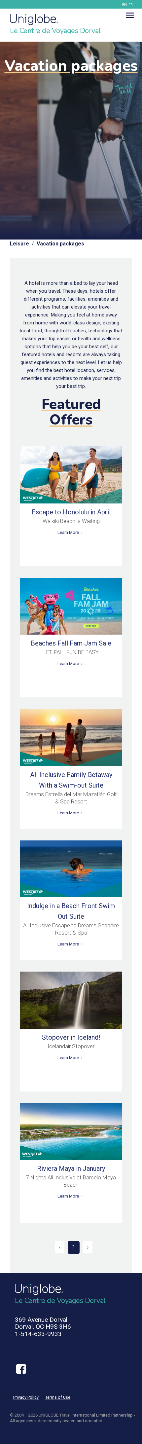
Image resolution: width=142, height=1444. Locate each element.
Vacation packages (60, 244)
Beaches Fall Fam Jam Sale (71, 643)
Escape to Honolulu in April (71, 512)
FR (130, 5)
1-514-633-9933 (38, 1334)
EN (124, 5)
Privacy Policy (26, 1397)
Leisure (19, 244)
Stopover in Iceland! (71, 1037)
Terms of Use (57, 1397)
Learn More (68, 532)
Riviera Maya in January (71, 1168)
